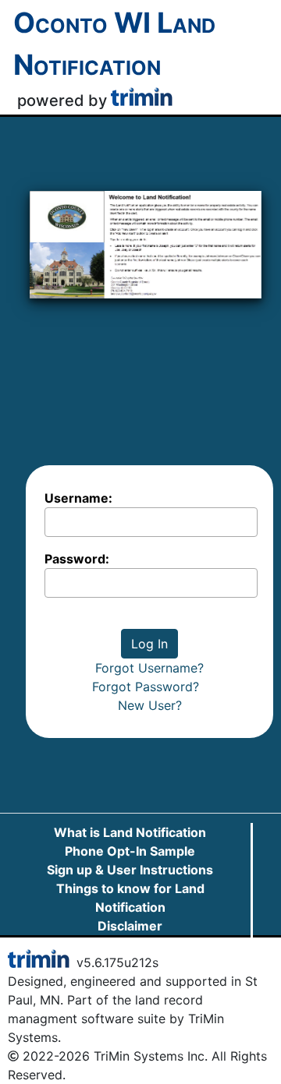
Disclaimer (130, 926)
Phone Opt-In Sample (130, 851)
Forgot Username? (149, 668)
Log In (149, 643)
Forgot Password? (149, 686)
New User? (150, 705)
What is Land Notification (130, 832)
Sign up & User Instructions (130, 869)
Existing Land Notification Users (130, 944)
